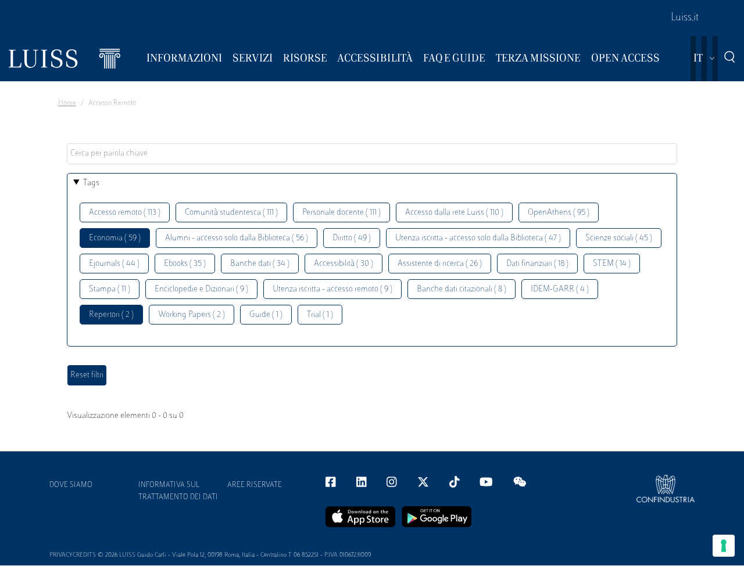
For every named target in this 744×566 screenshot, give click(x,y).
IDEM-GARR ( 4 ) (560, 289)
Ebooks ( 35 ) (185, 263)
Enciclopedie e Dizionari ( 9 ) (201, 289)
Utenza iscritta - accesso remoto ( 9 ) (332, 289)
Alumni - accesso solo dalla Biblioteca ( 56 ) (236, 238)
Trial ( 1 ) (320, 315)
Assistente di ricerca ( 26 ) (440, 263)
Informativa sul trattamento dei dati (178, 491)
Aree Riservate (254, 485)
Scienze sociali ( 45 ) (618, 238)
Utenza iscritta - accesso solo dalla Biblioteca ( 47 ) (478, 238)
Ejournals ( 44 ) (114, 263)
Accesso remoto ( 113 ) (124, 212)
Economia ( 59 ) (115, 238)
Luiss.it (685, 18)
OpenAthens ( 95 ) (558, 212)
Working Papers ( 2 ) (191, 315)
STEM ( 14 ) (612, 263)
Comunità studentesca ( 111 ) (231, 212)
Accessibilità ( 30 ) (343, 263)
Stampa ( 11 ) (109, 289)
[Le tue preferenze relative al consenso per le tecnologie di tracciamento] (724, 546)
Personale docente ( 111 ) (341, 212)
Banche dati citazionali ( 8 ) (461, 289)
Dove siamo (70, 485)
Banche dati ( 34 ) (259, 263)
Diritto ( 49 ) (351, 238)
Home (67, 103)
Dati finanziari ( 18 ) (537, 263)
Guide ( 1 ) (265, 315)
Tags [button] (91, 183)
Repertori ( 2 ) (111, 315)
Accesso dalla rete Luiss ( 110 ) (454, 212)
